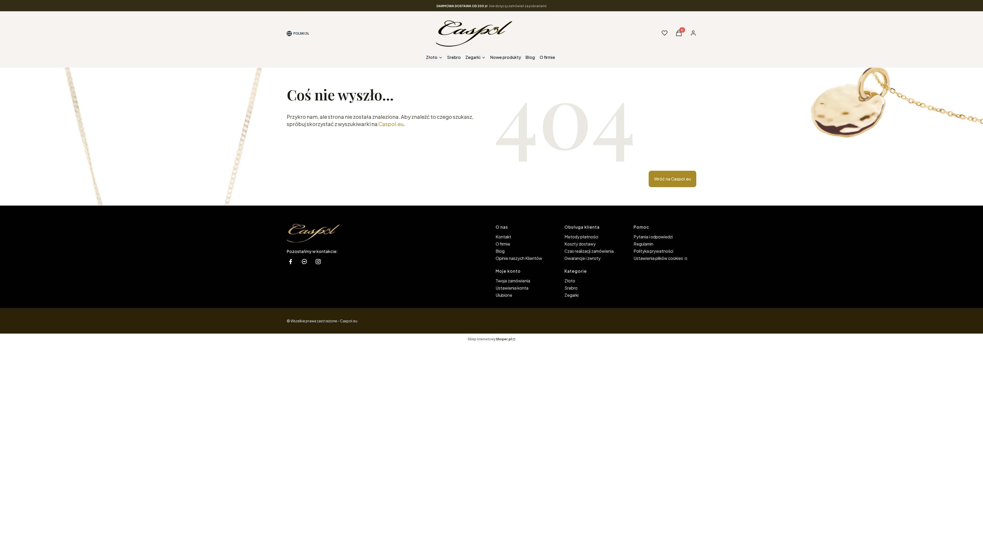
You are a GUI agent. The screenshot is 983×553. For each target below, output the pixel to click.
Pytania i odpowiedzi (653, 236)
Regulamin (643, 244)
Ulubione (504, 295)
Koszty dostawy (580, 244)
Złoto (569, 280)
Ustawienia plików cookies (659, 258)
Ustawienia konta (512, 288)
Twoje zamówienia (513, 280)
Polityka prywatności (653, 251)
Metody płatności (581, 236)
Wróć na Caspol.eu (672, 179)
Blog (500, 251)
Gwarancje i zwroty (582, 258)
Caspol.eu (390, 124)
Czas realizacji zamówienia (589, 251)
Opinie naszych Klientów (519, 258)
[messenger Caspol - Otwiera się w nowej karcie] (304, 261)
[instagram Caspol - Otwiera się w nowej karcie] (318, 261)
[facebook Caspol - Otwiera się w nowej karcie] (290, 261)
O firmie (503, 244)
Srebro (571, 288)
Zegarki (571, 295)
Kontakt (503, 236)
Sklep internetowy (490, 339)
